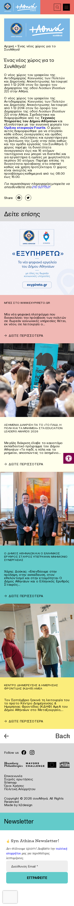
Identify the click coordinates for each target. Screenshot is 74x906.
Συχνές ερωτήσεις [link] (18, 779)
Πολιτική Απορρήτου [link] (20, 789)
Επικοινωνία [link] (13, 776)
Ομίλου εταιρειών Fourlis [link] (24, 127)
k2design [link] (25, 805)
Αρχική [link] (9, 46)
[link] (68, 458)
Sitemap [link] (10, 782)
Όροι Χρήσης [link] (14, 786)
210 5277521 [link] (41, 187)
